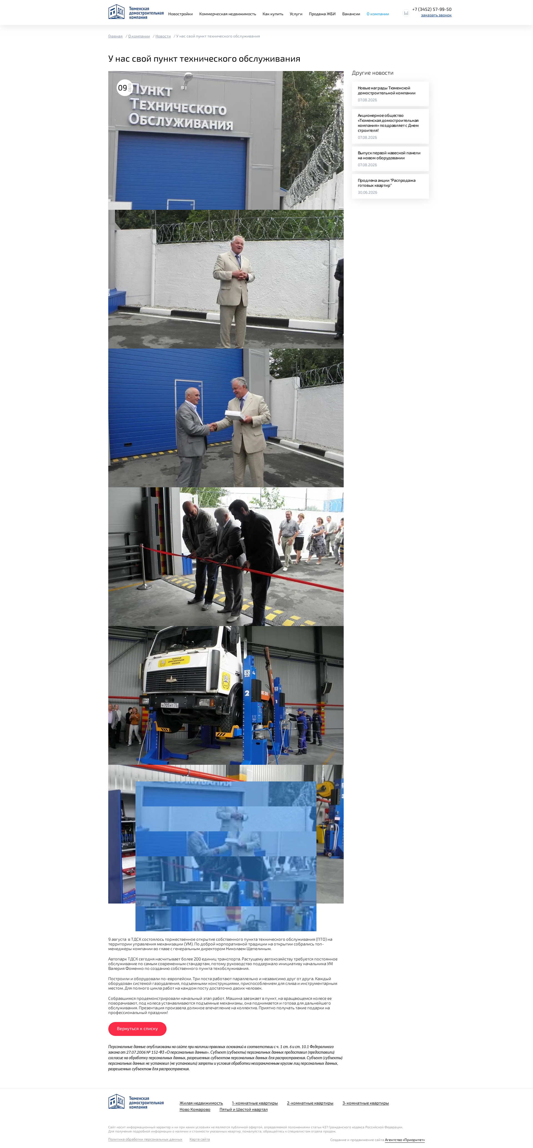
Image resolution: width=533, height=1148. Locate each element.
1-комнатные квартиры (255, 1102)
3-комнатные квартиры (366, 1102)
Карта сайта (200, 1139)
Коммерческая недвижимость (227, 13)
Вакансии (351, 13)
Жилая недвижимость (201, 1102)
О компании (378, 13)
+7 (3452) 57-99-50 (432, 9)
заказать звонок (436, 14)
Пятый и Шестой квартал (244, 1109)
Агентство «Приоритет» (405, 1139)
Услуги (296, 13)
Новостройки (180, 13)
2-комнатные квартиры (310, 1102)
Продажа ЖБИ (322, 13)
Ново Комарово (195, 1109)
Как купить (273, 13)
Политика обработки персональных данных (145, 1139)
